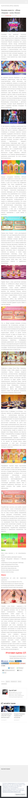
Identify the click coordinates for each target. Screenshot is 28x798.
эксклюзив (4, 683)
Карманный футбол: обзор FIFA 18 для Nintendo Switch (6, 715)
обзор (19, 681)
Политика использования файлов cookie (11, 791)
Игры (11, 5)
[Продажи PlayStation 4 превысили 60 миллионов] (20, 709)
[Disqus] (14, 744)
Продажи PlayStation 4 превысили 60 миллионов (19, 715)
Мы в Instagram (15, 774)
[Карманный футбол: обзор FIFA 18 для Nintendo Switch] (7, 709)
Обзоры (16, 5)
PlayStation (5, 5)
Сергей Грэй (8, 15)
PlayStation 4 (14, 681)
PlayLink (7, 681)
